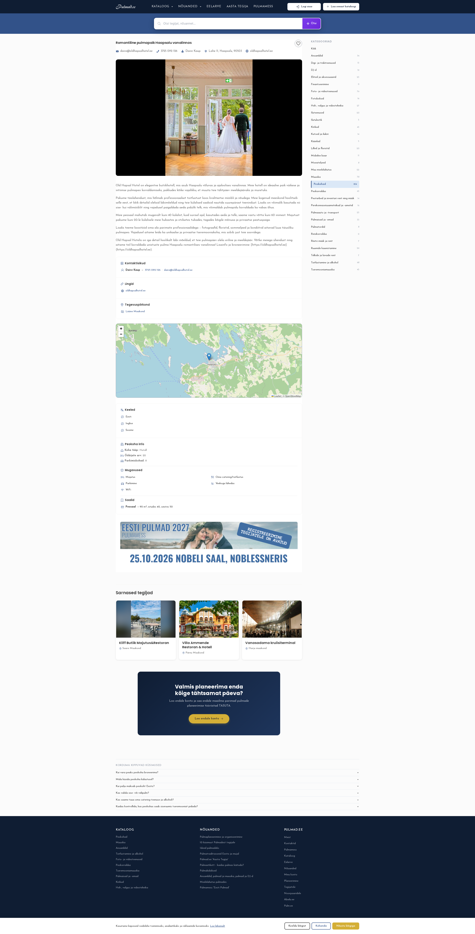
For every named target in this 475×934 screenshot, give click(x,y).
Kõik (313, 48)
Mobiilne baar (335, 155)
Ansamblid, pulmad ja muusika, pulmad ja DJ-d (226, 876)
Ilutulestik (335, 120)
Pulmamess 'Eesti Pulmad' (214, 887)
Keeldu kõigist (297, 926)
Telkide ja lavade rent (335, 255)
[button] (209, 357)
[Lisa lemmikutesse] (298, 43)
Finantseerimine (335, 84)
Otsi (314, 23)
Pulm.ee (288, 905)
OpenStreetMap (293, 396)
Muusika (335, 177)
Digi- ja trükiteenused (335, 63)
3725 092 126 (169, 51)
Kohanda (321, 926)
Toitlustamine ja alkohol (335, 262)
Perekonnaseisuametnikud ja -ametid (335, 205)
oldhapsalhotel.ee (261, 51)
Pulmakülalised (208, 870)
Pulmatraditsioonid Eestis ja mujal (219, 853)
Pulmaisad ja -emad (335, 219)
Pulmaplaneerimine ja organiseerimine (221, 837)
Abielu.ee (289, 899)
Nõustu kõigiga (345, 926)
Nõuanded (188, 6)
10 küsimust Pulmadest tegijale (217, 842)
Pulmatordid (335, 227)
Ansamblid (335, 55)
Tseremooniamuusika (335, 269)
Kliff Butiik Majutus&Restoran (144, 642)
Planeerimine (291, 881)
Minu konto (290, 874)
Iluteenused (335, 112)
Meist (287, 837)
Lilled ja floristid (335, 148)
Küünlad (335, 141)
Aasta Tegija (237, 6)
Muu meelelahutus (335, 169)
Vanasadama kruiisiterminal (270, 642)
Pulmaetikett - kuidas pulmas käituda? (222, 865)
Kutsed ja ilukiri (335, 134)
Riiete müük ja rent (335, 241)
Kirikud (335, 127)
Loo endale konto (207, 718)
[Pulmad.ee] (126, 6)
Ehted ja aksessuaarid (335, 77)
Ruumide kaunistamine (335, 248)
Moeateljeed (335, 162)
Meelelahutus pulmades (213, 882)
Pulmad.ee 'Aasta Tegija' (214, 859)
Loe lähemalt (217, 926)
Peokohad (335, 184)
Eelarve (214, 6)
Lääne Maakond (135, 311)
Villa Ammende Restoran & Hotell (197, 644)
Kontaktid (290, 843)
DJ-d (335, 70)
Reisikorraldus (335, 234)
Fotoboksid (335, 98)
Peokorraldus (335, 191)
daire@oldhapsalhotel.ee (136, 51)
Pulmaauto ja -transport (335, 212)
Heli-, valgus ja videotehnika (335, 105)
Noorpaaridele (292, 893)
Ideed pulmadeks (209, 848)
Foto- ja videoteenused (335, 91)
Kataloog (160, 6)
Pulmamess (263, 6)
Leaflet (277, 396)
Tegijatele (289, 887)
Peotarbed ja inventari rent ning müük (335, 198)
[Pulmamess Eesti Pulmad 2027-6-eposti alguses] (209, 544)
